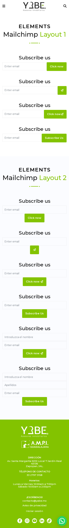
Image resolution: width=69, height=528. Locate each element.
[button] (62, 521)
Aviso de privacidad (34, 505)
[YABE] (34, 6)
